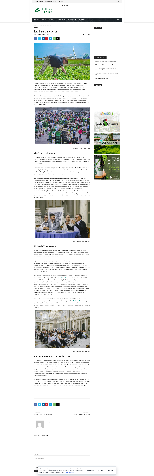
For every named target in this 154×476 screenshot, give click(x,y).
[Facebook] (117, 1)
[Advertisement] (90, 12)
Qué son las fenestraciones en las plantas (105, 61)
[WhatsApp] (54, 38)
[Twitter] (119, 1)
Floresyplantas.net (40, 34)
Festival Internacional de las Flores (43, 414)
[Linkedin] (43, 38)
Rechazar (100, 470)
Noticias (40, 25)
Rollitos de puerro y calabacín (82, 414)
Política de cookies (69, 472)
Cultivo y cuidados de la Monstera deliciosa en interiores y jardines (106, 68)
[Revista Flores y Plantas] (45, 10)
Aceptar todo (90, 470)
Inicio (35, 25)
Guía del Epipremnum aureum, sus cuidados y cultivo (106, 73)
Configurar (110, 470)
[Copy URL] (58, 38)
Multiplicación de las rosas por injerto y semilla (106, 64)
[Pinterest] (46, 38)
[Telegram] (50, 38)
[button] (118, 20)
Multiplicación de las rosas (101, 78)
